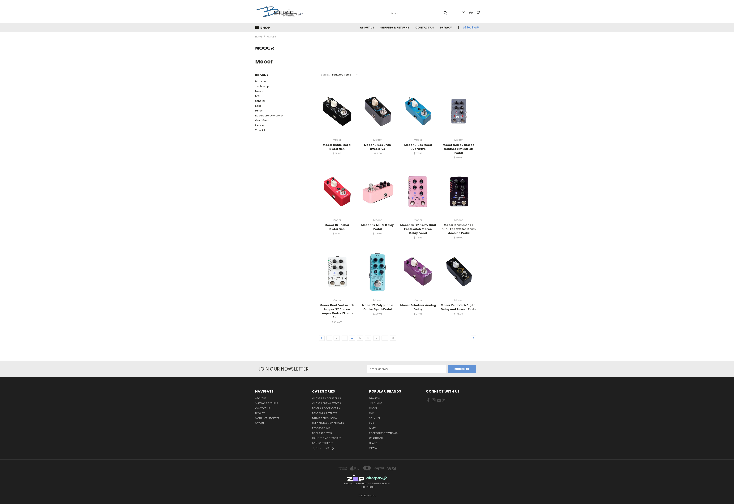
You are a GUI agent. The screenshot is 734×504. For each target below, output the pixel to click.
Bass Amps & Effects (324, 413)
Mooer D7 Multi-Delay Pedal (377, 227)
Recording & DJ (321, 428)
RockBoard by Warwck (269, 115)
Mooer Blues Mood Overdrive (418, 147)
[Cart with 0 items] (478, 12)
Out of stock (418, 117)
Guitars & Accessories (326, 398)
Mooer (259, 91)
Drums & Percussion (324, 418)
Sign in (259, 418)
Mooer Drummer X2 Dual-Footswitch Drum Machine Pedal (459, 229)
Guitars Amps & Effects (326, 403)
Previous (724, 492)
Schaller (260, 101)
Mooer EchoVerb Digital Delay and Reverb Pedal (459, 307)
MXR (257, 96)
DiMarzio (260, 81)
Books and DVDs (322, 433)
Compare (335, 110)
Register (274, 418)
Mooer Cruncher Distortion (337, 227)
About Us (367, 27)
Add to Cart (337, 117)
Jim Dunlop (262, 86)
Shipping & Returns (394, 27)
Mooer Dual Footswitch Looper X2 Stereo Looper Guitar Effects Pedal (337, 311)
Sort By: (325, 74)
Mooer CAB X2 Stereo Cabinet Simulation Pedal (459, 149)
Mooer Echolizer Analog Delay (418, 307)
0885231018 (471, 27)
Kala (258, 106)
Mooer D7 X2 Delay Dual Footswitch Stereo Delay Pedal (418, 229)
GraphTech (262, 120)
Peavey (260, 125)
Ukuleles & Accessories (326, 438)
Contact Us (424, 27)
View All (260, 130)
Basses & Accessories (326, 408)
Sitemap (259, 423)
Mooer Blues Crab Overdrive (377, 147)
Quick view (337, 103)
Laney (258, 110)
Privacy (446, 27)
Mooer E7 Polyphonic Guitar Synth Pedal (377, 307)
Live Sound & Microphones (328, 423)
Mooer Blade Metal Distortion (337, 147)
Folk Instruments (322, 443)
